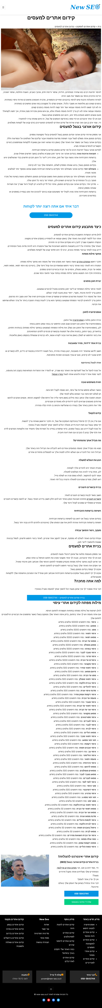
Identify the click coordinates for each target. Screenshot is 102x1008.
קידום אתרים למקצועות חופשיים (89, 944)
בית (99, 26)
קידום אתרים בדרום (15, 933)
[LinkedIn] (43, 1000)
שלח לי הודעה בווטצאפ (81, 902)
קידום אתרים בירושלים (14, 938)
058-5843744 (51, 215)
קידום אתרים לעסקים (85, 26)
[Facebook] (53, 1000)
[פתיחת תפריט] (3, 7)
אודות (46, 924)
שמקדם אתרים (83, 261)
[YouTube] (48, 1000)
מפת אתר (44, 938)
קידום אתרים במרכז (15, 929)
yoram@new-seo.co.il (51, 978)
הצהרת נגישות (42, 942)
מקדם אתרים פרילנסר (67, 868)
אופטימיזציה (78, 320)
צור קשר (45, 929)
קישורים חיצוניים (94, 499)
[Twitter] (58, 1000)
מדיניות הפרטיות (41, 933)
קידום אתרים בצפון (15, 924)
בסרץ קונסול (57, 374)
